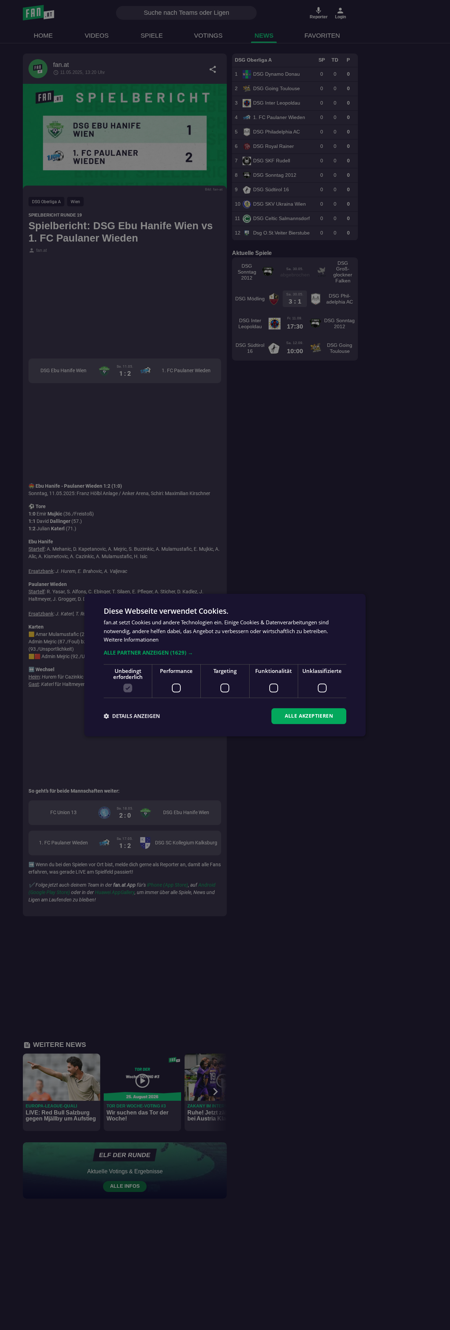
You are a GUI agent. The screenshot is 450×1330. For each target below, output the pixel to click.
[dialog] (225, 665)
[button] (225, 652)
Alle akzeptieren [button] (309, 715)
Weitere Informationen (131, 639)
